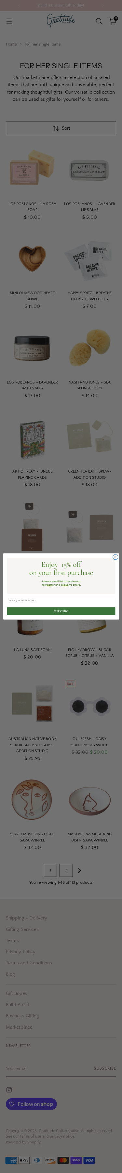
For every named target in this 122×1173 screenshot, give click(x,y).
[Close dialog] (115, 557)
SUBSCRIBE (61, 611)
